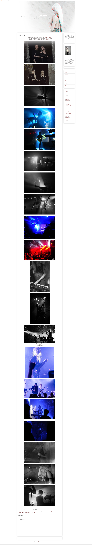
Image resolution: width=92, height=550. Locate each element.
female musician (58, 511)
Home (40, 538)
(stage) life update (68, 104)
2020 (66, 91)
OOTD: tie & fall (68, 113)
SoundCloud (66, 74)
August (67, 114)
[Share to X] (34, 509)
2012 (66, 121)
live (28, 512)
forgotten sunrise (21, 512)
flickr (65, 78)
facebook (66, 77)
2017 (66, 95)
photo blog (66, 39)
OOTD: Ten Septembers (68, 109)
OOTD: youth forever (68, 111)
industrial (26, 512)
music (30, 512)
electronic (48, 511)
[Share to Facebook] (35, 509)
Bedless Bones (48, 39)
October (67, 101)
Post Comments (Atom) (42, 541)
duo (46, 511)
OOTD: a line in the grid (69, 107)
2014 (66, 119)
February (67, 117)
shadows (33, 512)
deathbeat (43, 511)
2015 (66, 98)
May (67, 116)
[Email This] (33, 509)
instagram (66, 75)
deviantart (66, 82)
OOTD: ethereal (68, 105)
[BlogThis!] (33, 509)
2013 (66, 120)
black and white (34, 511)
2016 (66, 96)
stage (36, 512)
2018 (66, 94)
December (67, 99)
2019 (66, 92)
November (67, 100)
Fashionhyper (66, 86)
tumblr (65, 80)
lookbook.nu (71, 41)
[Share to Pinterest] (36, 509)
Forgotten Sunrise (48, 37)
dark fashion (39, 511)
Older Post (59, 538)
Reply (21, 520)
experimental (53, 511)
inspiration (66, 83)
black (30, 511)
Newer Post (20, 538)
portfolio (66, 72)
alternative (22, 511)
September (67, 103)
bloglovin (66, 85)
